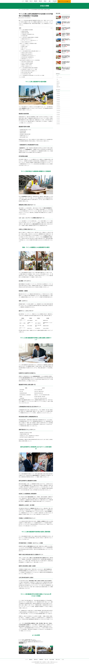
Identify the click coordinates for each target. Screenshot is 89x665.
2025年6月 (58, 118)
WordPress (39, 663)
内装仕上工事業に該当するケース (27, 41)
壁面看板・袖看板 (24, 46)
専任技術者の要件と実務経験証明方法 (28, 57)
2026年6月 (58, 95)
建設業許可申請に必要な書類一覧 (27, 54)
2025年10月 (58, 110)
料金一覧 (46, 659)
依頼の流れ (36, 659)
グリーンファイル (59, 77)
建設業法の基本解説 (25, 31)
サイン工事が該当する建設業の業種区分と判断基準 (29, 37)
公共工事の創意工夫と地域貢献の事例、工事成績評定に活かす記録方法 (66, 28)
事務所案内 (41, 659)
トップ (26, 659)
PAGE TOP (86, 644)
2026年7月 (58, 93)
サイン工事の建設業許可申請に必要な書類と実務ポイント (30, 51)
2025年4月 (58, 121)
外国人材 (58, 81)
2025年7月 (58, 116)
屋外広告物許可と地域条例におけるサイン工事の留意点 (30, 60)
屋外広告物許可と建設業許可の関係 (27, 61)
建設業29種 (58, 86)
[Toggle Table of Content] (51, 28)
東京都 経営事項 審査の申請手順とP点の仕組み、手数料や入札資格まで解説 (66, 17)
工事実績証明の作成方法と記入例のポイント (29, 55)
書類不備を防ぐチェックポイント (27, 58)
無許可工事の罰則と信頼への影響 (27, 72)
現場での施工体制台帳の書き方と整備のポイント (29, 70)
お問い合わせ (58, 659)
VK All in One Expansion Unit (50, 663)
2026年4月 (58, 99)
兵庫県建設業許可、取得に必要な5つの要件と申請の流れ (66, 23)
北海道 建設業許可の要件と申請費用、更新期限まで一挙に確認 (66, 39)
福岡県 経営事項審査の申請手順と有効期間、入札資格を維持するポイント (66, 51)
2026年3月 (58, 101)
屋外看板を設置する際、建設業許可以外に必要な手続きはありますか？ (31, 641)
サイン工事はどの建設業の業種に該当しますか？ (28, 639)
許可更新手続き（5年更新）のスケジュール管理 (29, 69)
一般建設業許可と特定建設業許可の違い (28, 34)
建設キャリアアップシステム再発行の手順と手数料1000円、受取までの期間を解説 (66, 68)
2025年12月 (58, 106)
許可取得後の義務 (24, 35)
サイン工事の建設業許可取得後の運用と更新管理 (28, 67)
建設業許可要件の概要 (25, 32)
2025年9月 (58, 112)
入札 (57, 79)
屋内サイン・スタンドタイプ (26, 49)
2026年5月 (58, 97)
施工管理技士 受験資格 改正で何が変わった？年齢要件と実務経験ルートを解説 (66, 34)
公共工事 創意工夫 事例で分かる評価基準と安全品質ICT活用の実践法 (66, 62)
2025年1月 (58, 123)
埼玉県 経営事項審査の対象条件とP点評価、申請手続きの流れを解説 (66, 45)
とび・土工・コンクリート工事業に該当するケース (30, 40)
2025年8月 (58, 114)
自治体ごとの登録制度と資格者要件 (27, 63)
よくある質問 (22, 77)
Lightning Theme (44, 663)
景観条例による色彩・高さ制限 (27, 64)
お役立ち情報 (51, 659)
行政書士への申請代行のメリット (27, 66)
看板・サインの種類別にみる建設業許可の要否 (28, 43)
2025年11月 (58, 108)
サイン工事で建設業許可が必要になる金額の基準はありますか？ (30, 640)
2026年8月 (58, 91)
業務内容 (30, 659)
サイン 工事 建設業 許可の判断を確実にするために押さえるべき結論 (32, 75)
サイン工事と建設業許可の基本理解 (26, 29)
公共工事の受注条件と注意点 (26, 73)
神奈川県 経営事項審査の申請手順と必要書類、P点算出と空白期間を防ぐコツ (66, 56)
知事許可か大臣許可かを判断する (27, 52)
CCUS (57, 75)
